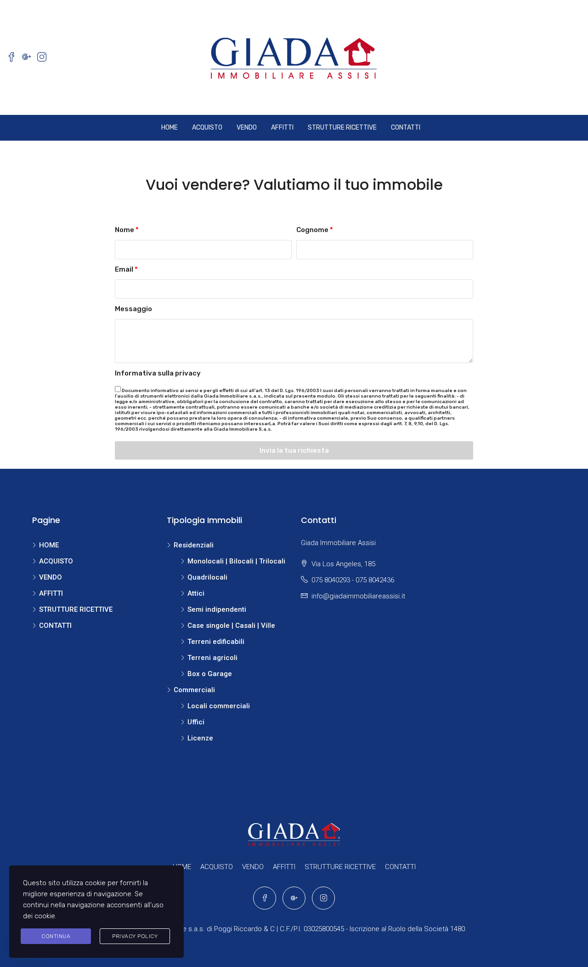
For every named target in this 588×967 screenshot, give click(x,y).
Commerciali (194, 690)
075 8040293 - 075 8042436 (352, 580)
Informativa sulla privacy (158, 373)
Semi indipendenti (216, 609)
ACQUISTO (207, 127)
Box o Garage (209, 674)
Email (124, 269)
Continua (55, 936)
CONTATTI (405, 127)
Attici (195, 593)
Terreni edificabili (215, 641)
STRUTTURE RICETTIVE (342, 127)
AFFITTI (282, 127)
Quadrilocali (207, 577)
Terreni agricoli (212, 658)
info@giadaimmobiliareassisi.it (358, 596)
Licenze (200, 738)
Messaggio (133, 309)
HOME (169, 127)
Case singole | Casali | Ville (231, 625)
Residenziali (194, 545)
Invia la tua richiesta (294, 450)
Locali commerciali (218, 706)
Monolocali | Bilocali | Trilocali (236, 561)
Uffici (195, 722)
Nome (124, 230)
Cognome (312, 230)
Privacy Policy (135, 936)
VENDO (247, 127)
